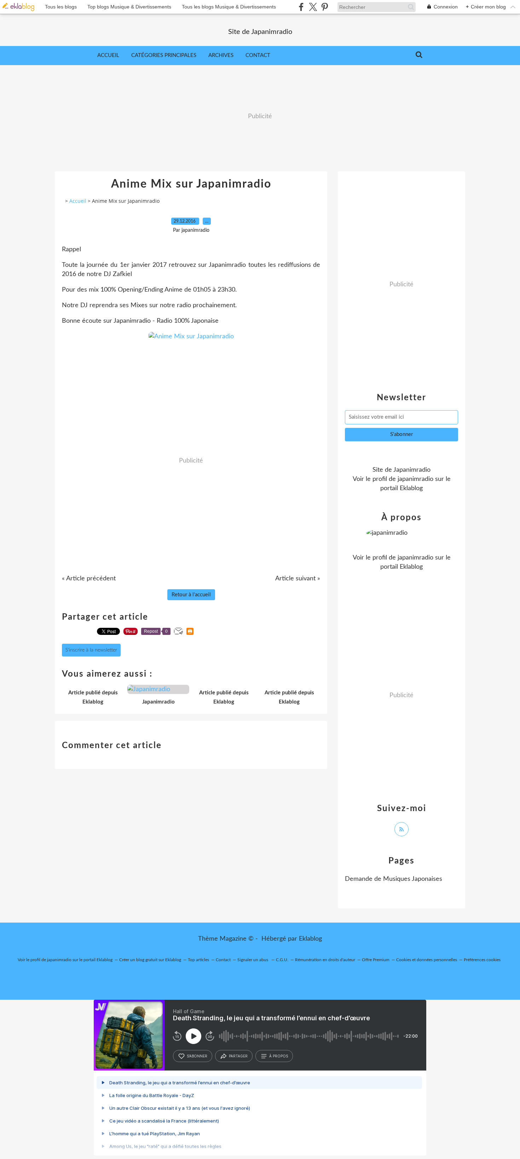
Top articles (198, 960)
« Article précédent (89, 578)
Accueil (108, 55)
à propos (278, 1056)
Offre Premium (375, 960)
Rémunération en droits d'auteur (325, 960)
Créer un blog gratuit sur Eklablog (150, 960)
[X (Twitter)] (312, 7)
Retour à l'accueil (191, 594)
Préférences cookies (482, 960)
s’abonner (197, 1056)
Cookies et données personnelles (426, 960)
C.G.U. (282, 960)
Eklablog (310, 939)
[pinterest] (324, 7)
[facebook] (301, 7)
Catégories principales (163, 55)
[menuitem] (108, 55)
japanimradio (415, 479)
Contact (257, 55)
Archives (220, 55)
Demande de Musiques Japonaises (393, 879)
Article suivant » (297, 578)
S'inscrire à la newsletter (91, 650)
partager (238, 1056)
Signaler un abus (253, 960)
